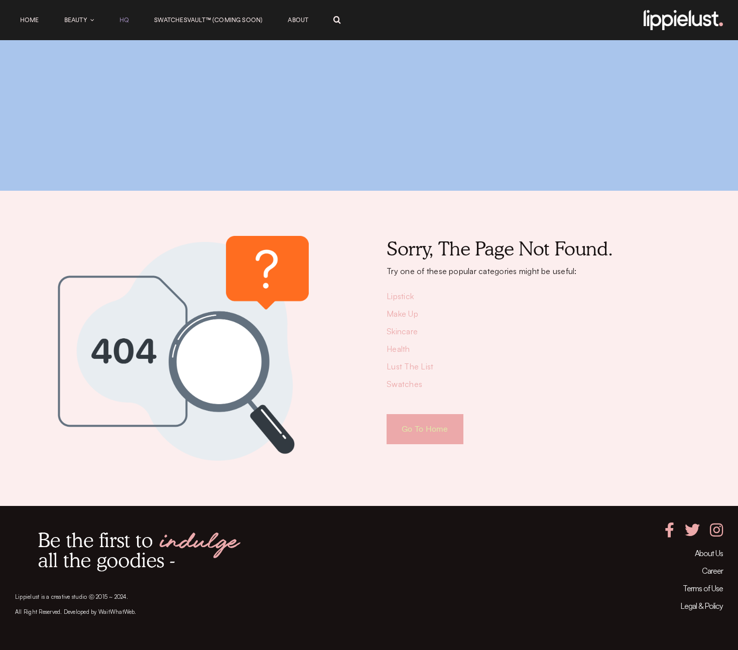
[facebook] (669, 530)
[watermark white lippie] (683, 14)
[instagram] (716, 530)
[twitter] (692, 530)
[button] (337, 20)
